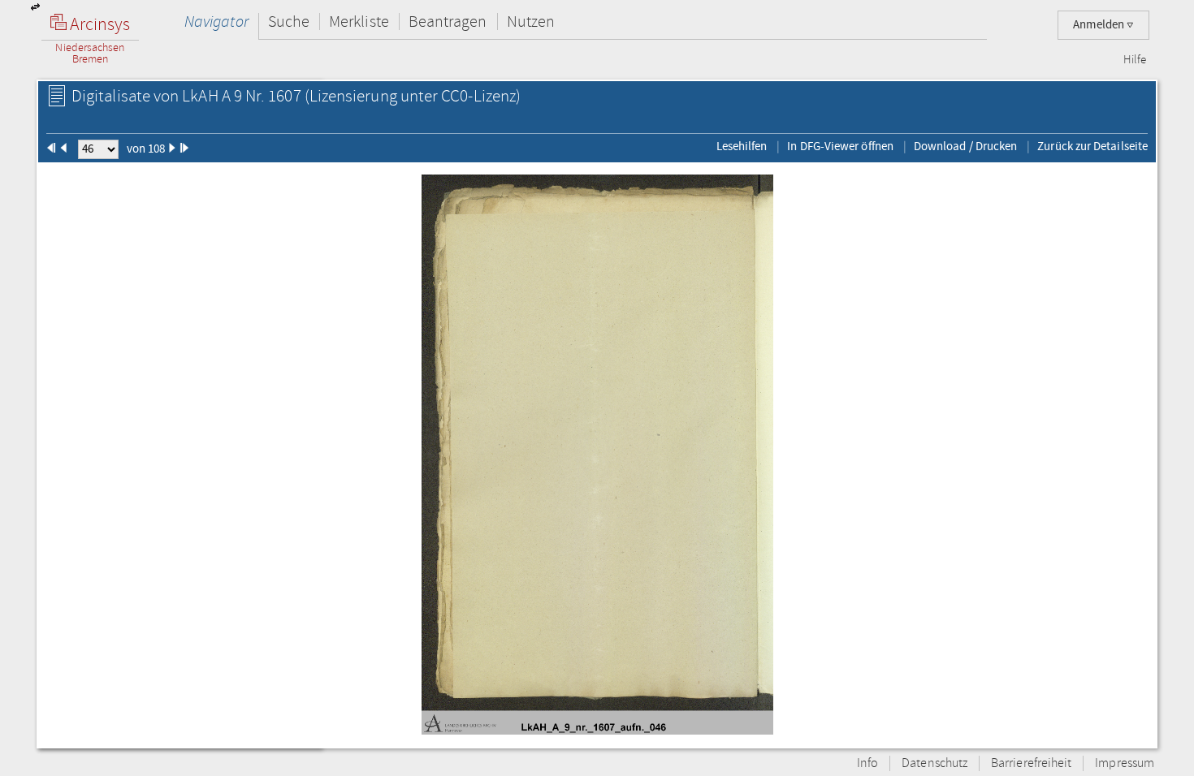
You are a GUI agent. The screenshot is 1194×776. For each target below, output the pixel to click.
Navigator (216, 21)
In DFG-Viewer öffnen (840, 146)
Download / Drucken (965, 146)
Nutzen (531, 21)
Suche (288, 21)
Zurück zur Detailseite (1092, 146)
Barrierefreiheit (1031, 763)
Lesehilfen (742, 146)
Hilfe (1134, 60)
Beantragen (448, 21)
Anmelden (1100, 24)
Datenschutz (934, 763)
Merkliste (359, 21)
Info (867, 763)
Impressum (1124, 763)
